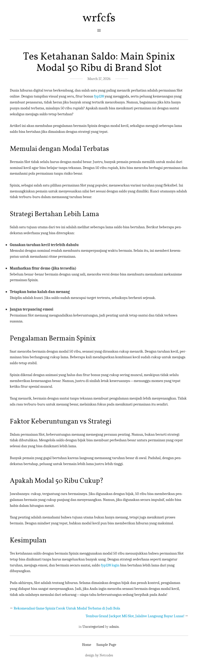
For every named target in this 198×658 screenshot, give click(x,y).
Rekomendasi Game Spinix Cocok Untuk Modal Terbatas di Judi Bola (67, 608)
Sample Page (106, 644)
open (99, 30)
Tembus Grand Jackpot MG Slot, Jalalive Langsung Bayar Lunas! (135, 616)
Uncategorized (93, 627)
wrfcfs (99, 18)
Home (86, 644)
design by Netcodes (99, 655)
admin (114, 627)
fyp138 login (110, 565)
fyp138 (99, 96)
